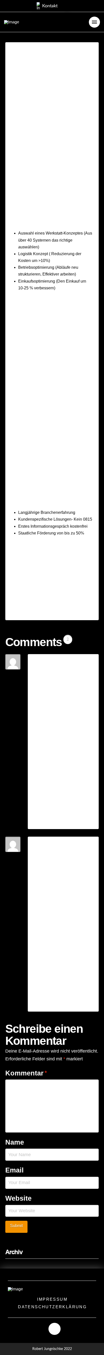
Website (18, 1198)
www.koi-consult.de (39, 598)
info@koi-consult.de (39, 591)
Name (14, 1142)
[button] (47, 6)
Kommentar (26, 1073)
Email (14, 1170)
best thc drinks (78, 697)
